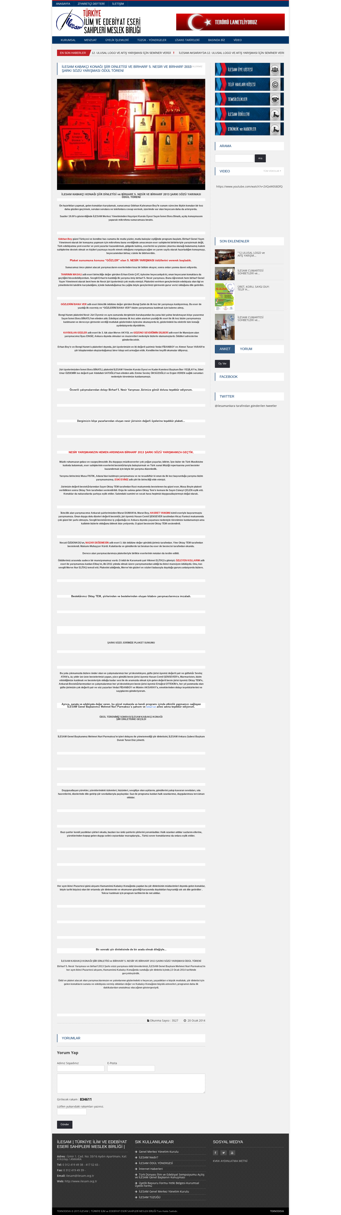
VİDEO (238, 40)
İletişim (118, 3)
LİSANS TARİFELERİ (187, 40)
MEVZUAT (90, 40)
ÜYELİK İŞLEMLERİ (117, 40)
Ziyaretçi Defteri (91, 3)
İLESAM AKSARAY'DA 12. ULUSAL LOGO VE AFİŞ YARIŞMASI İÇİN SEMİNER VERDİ (227, 52)
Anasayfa (63, 3)
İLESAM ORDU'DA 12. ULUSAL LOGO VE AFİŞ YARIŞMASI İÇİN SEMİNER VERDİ (113, 52)
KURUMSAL (68, 40)
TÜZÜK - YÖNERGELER (151, 40)
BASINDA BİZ (216, 40)
